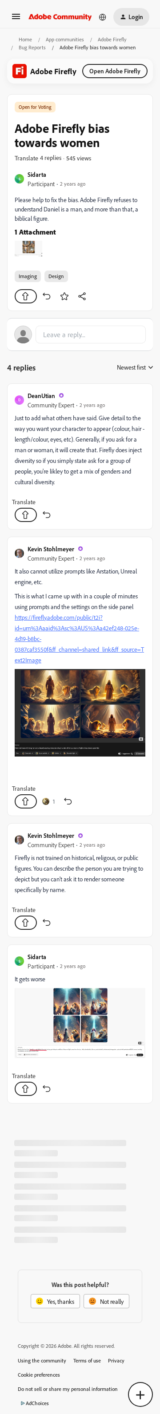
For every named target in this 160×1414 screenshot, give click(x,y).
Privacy (116, 1360)
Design (56, 276)
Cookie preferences (39, 1374)
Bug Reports (32, 47)
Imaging (28, 276)
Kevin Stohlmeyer (51, 549)
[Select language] (103, 17)
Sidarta (37, 174)
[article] (80, 456)
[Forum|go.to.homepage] (60, 17)
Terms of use (87, 1360)
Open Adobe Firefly (114, 71)
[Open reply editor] (80, 335)
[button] (16, 19)
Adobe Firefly (112, 39)
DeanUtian (41, 395)
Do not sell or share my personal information (68, 1389)
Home (25, 39)
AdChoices (37, 1403)
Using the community (42, 1360)
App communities (65, 39)
